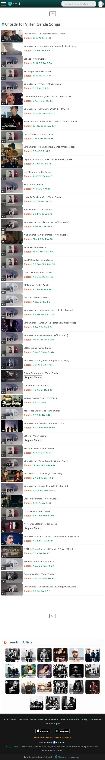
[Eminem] (13, 686)
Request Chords (33, 377)
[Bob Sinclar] (44, 686)
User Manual (95, 719)
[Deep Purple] (53, 702)
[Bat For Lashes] (44, 670)
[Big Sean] (76, 654)
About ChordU (10, 719)
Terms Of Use (36, 719)
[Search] (93, 4)
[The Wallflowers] (60, 670)
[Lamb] (13, 654)
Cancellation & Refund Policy (73, 719)
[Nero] (92, 654)
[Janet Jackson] (29, 670)
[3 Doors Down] (37, 702)
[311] (29, 686)
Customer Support (53, 723)
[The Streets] (44, 654)
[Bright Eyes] (60, 654)
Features (23, 719)
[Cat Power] (76, 686)
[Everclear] (29, 654)
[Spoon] (92, 670)
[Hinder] (60, 686)
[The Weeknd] (69, 702)
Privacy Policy (51, 719)
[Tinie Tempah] (76, 670)
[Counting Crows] (13, 670)
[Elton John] (92, 686)
